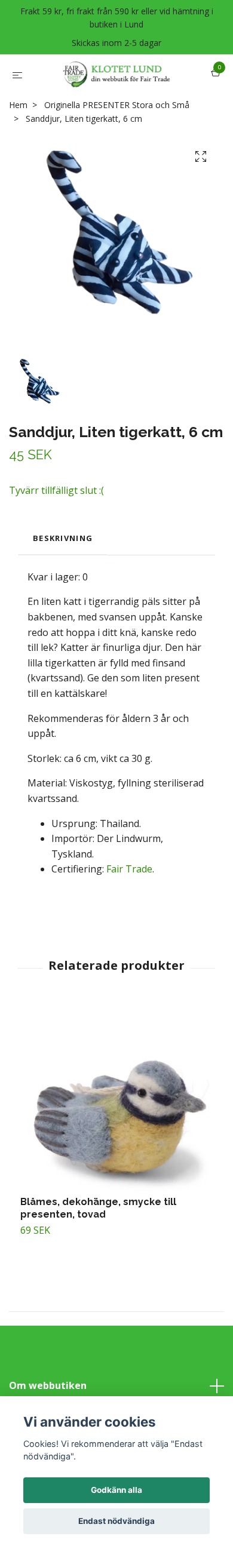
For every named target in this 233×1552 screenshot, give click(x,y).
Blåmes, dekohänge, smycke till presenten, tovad (98, 1241)
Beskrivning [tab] (63, 571)
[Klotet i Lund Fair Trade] (127, 83)
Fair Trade (129, 902)
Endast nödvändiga (116, 1521)
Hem (18, 138)
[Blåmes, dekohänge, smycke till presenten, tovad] (116, 1133)
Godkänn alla (116, 1490)
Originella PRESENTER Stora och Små (116, 138)
